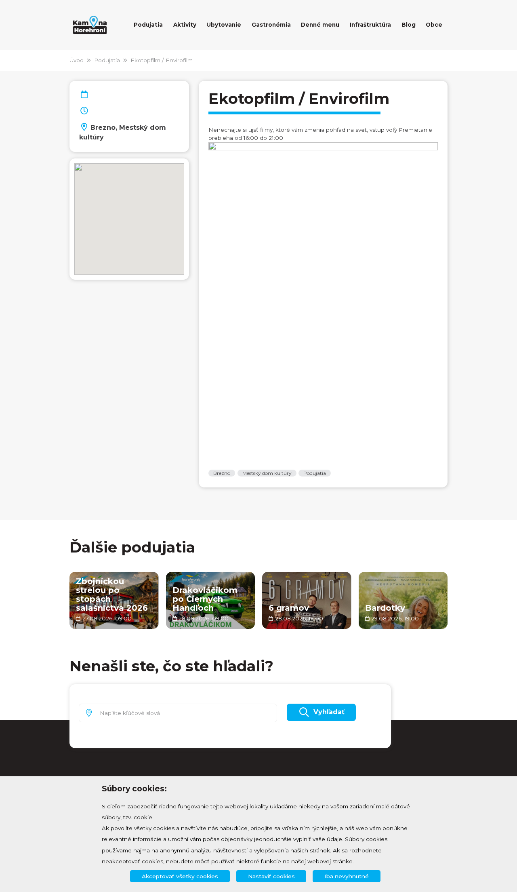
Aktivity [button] (184, 24)
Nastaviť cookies (271, 876)
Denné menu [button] (320, 24)
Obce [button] (434, 24)
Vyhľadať (329, 712)
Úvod (76, 60)
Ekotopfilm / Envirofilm (161, 60)
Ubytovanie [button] (223, 24)
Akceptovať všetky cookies (180, 876)
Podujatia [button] (148, 24)
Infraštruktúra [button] (370, 24)
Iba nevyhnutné (346, 876)
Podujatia (107, 60)
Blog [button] (408, 24)
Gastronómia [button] (271, 24)
